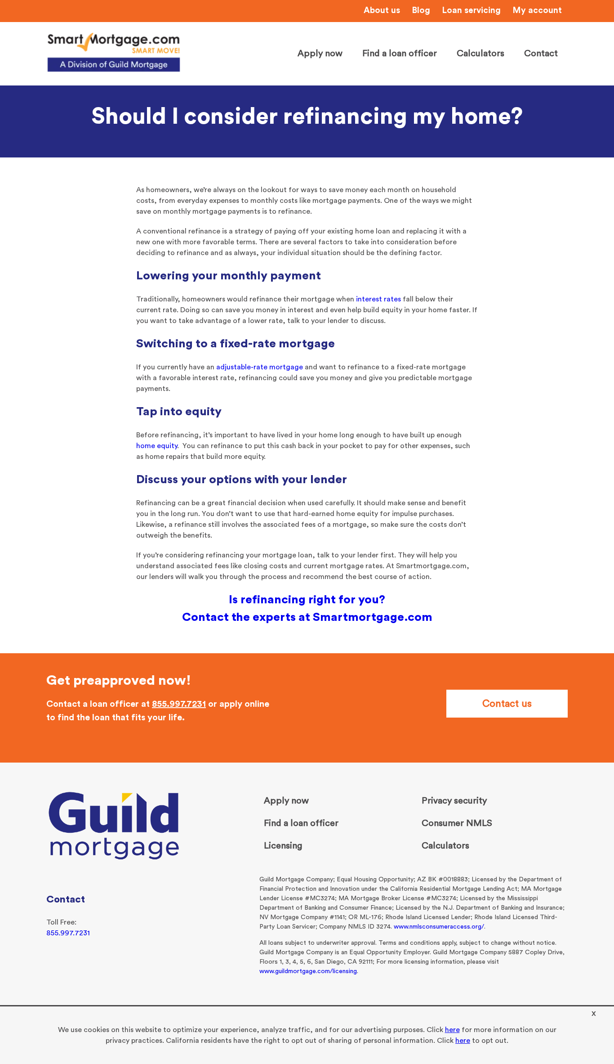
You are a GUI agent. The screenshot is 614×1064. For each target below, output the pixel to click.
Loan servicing (471, 10)
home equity (156, 445)
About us (382, 10)
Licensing (283, 845)
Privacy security (454, 800)
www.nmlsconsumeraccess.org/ (439, 927)
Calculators (480, 53)
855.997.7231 (179, 704)
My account (537, 10)
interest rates (378, 299)
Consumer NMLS (457, 823)
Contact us (507, 704)
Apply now (320, 53)
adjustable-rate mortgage (259, 367)
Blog (421, 10)
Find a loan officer (399, 53)
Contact (541, 53)
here (452, 1029)
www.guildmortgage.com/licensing (308, 971)
